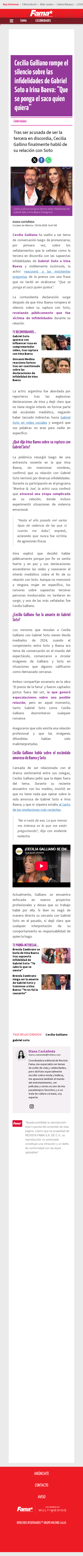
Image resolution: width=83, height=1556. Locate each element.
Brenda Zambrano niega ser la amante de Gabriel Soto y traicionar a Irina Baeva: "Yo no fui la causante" (26, 984)
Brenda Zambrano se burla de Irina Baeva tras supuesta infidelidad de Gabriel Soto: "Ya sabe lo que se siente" (26, 960)
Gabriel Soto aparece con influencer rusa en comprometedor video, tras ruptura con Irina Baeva (25, 345)
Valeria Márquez (65, 4)
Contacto (41, 1485)
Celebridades (43, 21)
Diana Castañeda (23, 222)
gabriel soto (21, 1040)
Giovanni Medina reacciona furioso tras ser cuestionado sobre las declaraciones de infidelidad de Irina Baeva (26, 369)
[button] (34, 160)
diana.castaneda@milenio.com (45, 1055)
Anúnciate (41, 1474)
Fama (23, 21)
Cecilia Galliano (57, 1034)
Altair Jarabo (46, 4)
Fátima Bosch (29, 4)
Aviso (41, 1497)
